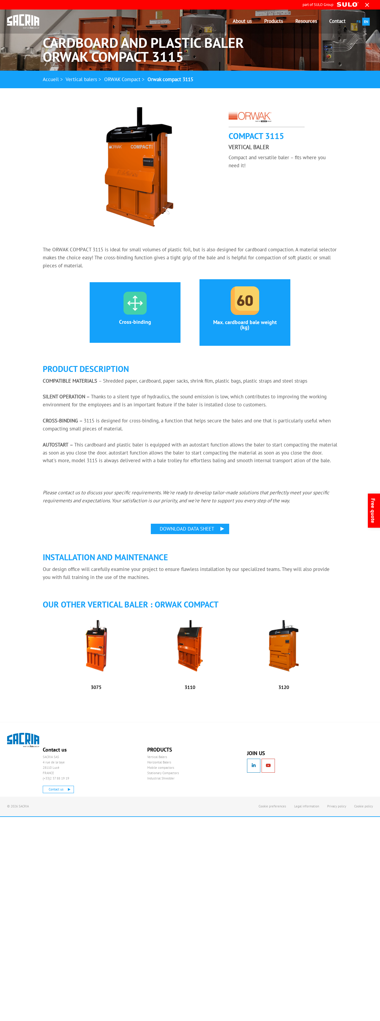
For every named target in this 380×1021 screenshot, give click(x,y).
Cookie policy (363, 806)
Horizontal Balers (159, 762)
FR (358, 21)
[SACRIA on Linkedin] (253, 766)
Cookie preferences (272, 806)
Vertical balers (81, 79)
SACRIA (27, 21)
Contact (337, 21)
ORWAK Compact (122, 79)
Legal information (306, 806)
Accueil (51, 79)
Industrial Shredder (161, 778)
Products (273, 21)
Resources (306, 21)
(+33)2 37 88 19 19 (56, 778)
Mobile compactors (160, 768)
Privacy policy (336, 806)
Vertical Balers (157, 757)
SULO (34, 740)
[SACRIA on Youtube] (268, 766)
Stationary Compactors (163, 773)
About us (242, 21)
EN (366, 21)
